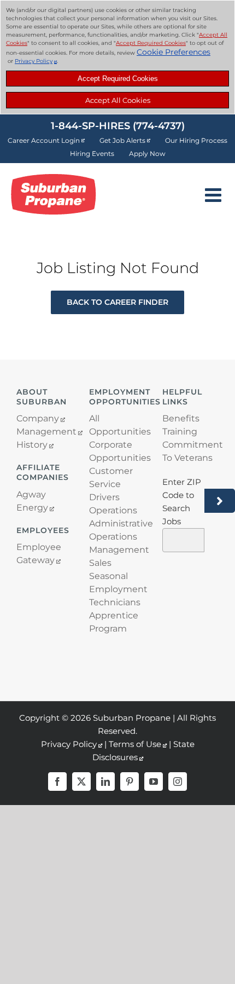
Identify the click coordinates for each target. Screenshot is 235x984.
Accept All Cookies (117, 100)
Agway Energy (32, 501)
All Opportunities (117, 425)
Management (44, 431)
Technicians (114, 602)
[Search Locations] (219, 501)
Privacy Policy (33, 61)
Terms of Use (135, 744)
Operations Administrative (117, 517)
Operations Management (117, 543)
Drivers (104, 497)
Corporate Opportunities (117, 451)
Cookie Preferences (173, 52)
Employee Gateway (38, 553)
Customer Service (111, 477)
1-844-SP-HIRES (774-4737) (118, 126)
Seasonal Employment (117, 582)
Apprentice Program (113, 622)
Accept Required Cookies (118, 78)
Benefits (180, 418)
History (32, 444)
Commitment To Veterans (190, 451)
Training (179, 431)
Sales (100, 563)
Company (37, 418)
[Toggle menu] (214, 194)
